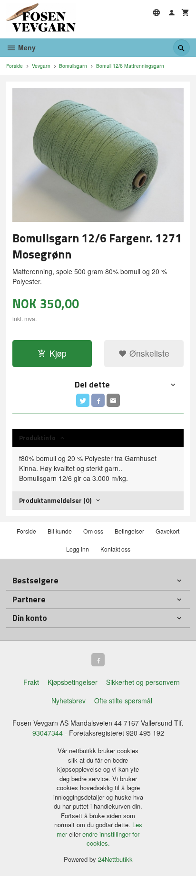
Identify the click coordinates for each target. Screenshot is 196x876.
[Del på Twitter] (82, 400)
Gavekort (167, 531)
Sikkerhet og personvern (143, 682)
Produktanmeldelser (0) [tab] (55, 500)
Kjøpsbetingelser (73, 682)
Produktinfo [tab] (37, 438)
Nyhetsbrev (68, 700)
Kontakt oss (115, 549)
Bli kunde (60, 531)
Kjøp (58, 353)
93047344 (47, 733)
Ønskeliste (148, 353)
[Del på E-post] (113, 400)
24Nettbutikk (115, 859)
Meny (26, 47)
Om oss (93, 531)
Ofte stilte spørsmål (123, 700)
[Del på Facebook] (98, 400)
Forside (14, 65)
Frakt (31, 682)
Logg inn (77, 549)
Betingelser (129, 531)
